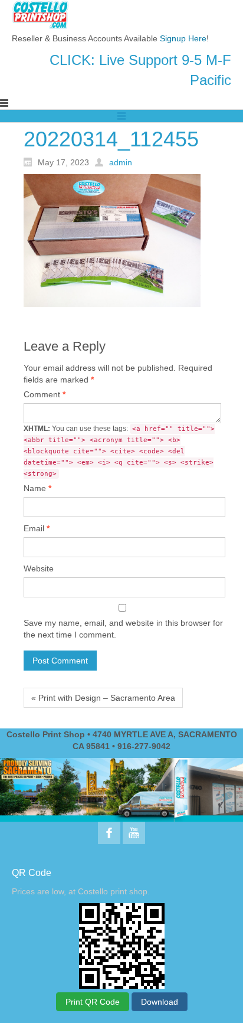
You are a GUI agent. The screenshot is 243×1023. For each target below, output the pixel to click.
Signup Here (183, 38)
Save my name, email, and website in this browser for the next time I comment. (123, 628)
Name (37, 488)
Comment (44, 394)
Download (159, 1001)
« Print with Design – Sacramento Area (103, 697)
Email (37, 528)
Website (39, 568)
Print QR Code (92, 1001)
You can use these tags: (119, 451)
